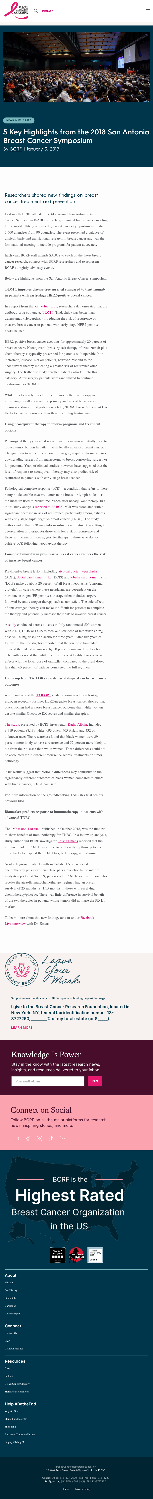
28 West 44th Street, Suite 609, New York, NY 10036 (75, 1470)
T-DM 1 (48, 312)
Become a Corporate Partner (20, 1434)
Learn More (21, 1027)
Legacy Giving (13, 1442)
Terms (66, 1488)
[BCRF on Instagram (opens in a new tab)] (39, 1138)
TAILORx (43, 695)
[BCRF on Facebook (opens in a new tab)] (28, 1138)
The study (12, 724)
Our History (11, 1290)
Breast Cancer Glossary (17, 1383)
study (12, 624)
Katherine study (45, 306)
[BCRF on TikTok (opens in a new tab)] (51, 1138)
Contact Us (11, 1333)
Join (95, 1081)
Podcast (9, 1376)
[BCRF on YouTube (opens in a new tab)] (16, 1138)
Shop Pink (10, 1426)
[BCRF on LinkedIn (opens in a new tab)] (62, 1138)
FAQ (7, 1340)
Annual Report (13, 1313)
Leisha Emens (68, 840)
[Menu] (148, 11)
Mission (9, 1282)
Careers (9, 1305)
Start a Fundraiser (14, 1418)
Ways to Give (12, 1411)
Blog (7, 1368)
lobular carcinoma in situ (88, 577)
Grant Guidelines (14, 1348)
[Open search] (36, 11)
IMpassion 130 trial (25, 828)
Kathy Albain (77, 724)
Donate (47, 11)
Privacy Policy (83, 1488)
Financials (10, 1297)
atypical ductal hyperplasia (77, 571)
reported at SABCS (49, 506)
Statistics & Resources (17, 1391)
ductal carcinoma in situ (34, 577)
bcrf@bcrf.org (52, 1481)
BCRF (16, 149)
